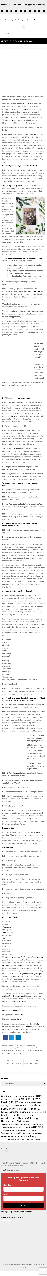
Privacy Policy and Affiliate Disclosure (16, 1211)
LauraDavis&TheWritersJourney (25, 1006)
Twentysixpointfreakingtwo (14, 1133)
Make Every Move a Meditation (21, 1107)
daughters (29, 1045)
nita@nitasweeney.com (10, 1170)
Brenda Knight (30, 1096)
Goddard (4, 1106)
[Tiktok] (44, 11)
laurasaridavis (15, 1019)
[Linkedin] (11, 11)
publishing (13, 1127)
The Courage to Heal (9, 957)
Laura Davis (26, 104)
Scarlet (4, 1130)
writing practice (15, 1139)
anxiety (10, 1096)
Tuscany (39, 832)
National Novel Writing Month (16, 1121)
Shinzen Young (17, 1130)
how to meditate (23, 1105)
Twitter (29, 1133)
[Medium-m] (25, 11)
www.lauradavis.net (18, 1001)
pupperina (20, 1127)
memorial (35, 1112)
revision (28, 1127)
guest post (10, 1106)
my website (18, 448)
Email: (5, 1194)
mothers (9, 1050)
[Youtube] (21, 11)
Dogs (20, 1102)
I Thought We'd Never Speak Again (21, 1048)
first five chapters (36, 291)
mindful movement (23, 1115)
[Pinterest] (16, 11)
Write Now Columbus (24, 1026)
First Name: (8, 1185)
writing (31, 1136)
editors (31, 1102)
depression (12, 1099)
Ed (23, 1102)
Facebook (38, 1102)
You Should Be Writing (32, 1139)
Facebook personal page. (11, 1010)
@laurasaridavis (17, 1014)
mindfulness (9, 1118)
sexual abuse (27, 1050)
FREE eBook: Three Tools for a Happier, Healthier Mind (23, 4)
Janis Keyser (36, 1048)
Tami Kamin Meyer (29, 1130)
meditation (17, 1111)
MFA (10, 1115)
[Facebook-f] (30, 11)
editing (27, 1102)
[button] (23, 27)
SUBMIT (23, 1205)
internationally (17, 416)
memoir (27, 1111)
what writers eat (38, 1133)
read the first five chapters (12, 996)
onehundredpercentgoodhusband (32, 1124)
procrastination (5, 1127)
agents (4, 1095)
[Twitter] (7, 11)
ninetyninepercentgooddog (11, 1124)
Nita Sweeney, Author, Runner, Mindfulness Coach (19, 20)
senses (9, 1130)
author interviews (19, 1096)
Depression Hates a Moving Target (20, 1100)
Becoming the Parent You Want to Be (15, 965)
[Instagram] (2, 11)
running (38, 1127)
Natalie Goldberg (20, 109)
